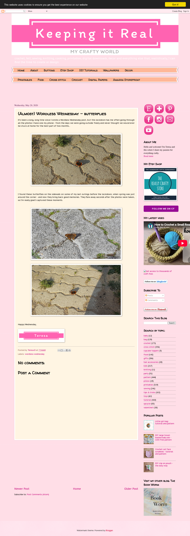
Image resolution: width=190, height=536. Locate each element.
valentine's (149, 407)
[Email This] (59, 350)
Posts (150, 295)
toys (146, 396)
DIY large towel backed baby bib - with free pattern (163, 437)
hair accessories (151, 362)
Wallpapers (111, 70)
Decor (129, 70)
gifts (146, 358)
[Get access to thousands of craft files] (160, 274)
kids (145, 366)
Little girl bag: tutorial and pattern (164, 422)
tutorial (147, 400)
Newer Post (21, 488)
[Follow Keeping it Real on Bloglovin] (156, 283)
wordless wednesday (34, 354)
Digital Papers (97, 80)
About (34, 70)
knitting (147, 369)
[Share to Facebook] (67, 350)
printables (148, 385)
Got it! (175, 4)
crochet (147, 343)
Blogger (109, 530)
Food (41, 80)
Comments (152, 300)
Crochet (77, 80)
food (146, 354)
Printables (25, 80)
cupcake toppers (151, 350)
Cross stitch (58, 80)
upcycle (147, 403)
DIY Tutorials (88, 70)
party (146, 373)
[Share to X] (64, 350)
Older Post (131, 488)
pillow (147, 381)
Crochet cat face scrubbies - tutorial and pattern (164, 451)
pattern (147, 377)
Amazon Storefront (126, 80)
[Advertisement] (65, 92)
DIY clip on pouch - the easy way (164, 464)
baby (146, 335)
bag (145, 339)
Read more (148, 156)
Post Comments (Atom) (38, 494)
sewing (147, 388)
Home (21, 70)
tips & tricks (149, 392)
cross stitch (149, 347)
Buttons (49, 70)
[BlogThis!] (61, 350)
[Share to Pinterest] (69, 350)
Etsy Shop (67, 70)
